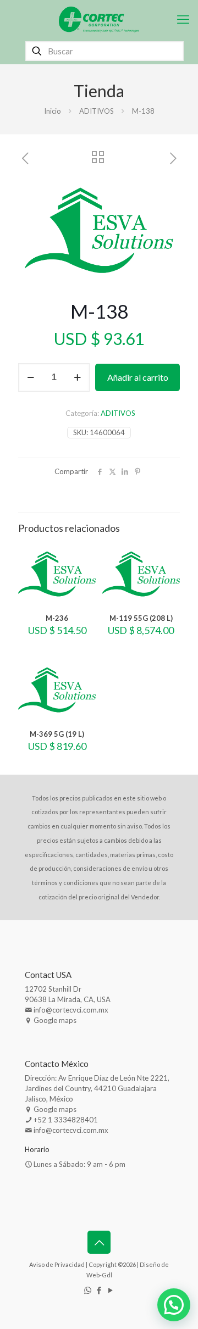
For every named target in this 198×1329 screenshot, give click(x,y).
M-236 (57, 618)
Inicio (52, 111)
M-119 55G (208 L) (141, 618)
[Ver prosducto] (83, 571)
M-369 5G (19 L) (57, 734)
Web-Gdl (99, 1274)
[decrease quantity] (30, 377)
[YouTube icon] (111, 1290)
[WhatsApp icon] (88, 1290)
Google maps (55, 1020)
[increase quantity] (77, 377)
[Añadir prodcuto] (83, 555)
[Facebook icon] (99, 1290)
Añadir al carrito (137, 377)
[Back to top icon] (99, 1242)
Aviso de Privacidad (57, 1264)
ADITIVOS (96, 111)
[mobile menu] (183, 19)
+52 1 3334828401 (66, 1119)
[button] (161, 191)
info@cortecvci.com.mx (71, 1009)
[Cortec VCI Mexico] (99, 19)
